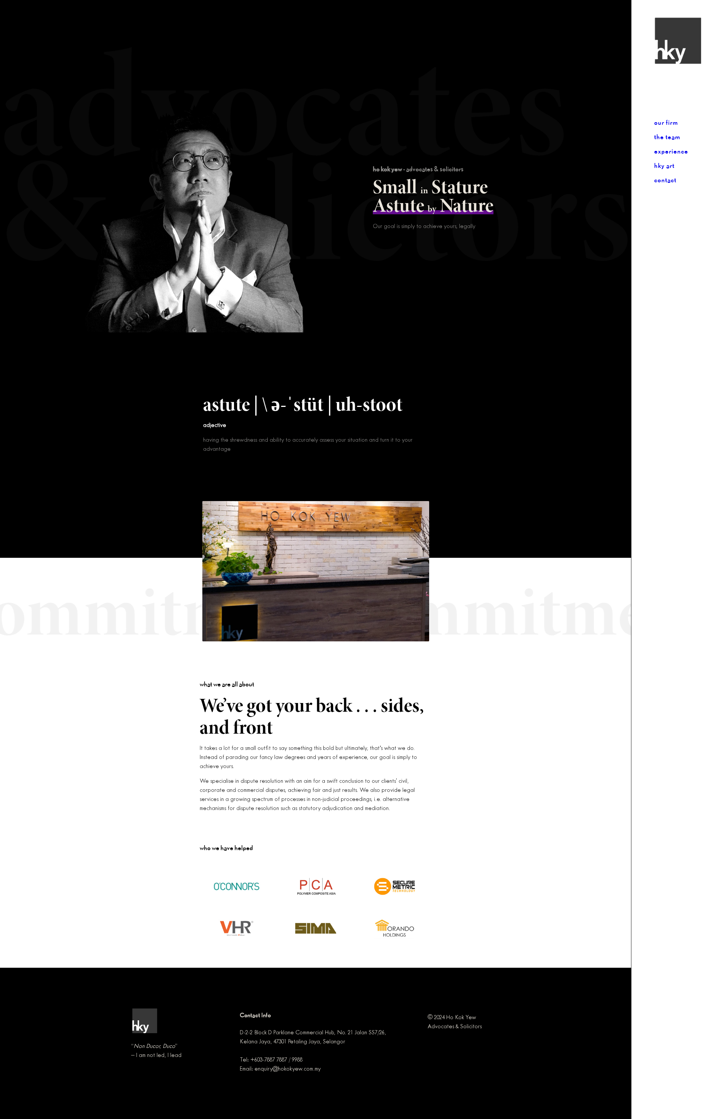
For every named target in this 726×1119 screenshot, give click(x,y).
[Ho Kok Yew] (690, 41)
